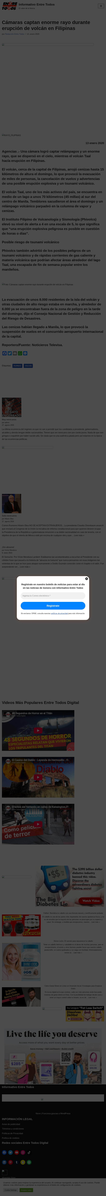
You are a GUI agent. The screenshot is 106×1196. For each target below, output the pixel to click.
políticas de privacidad (59, 613)
